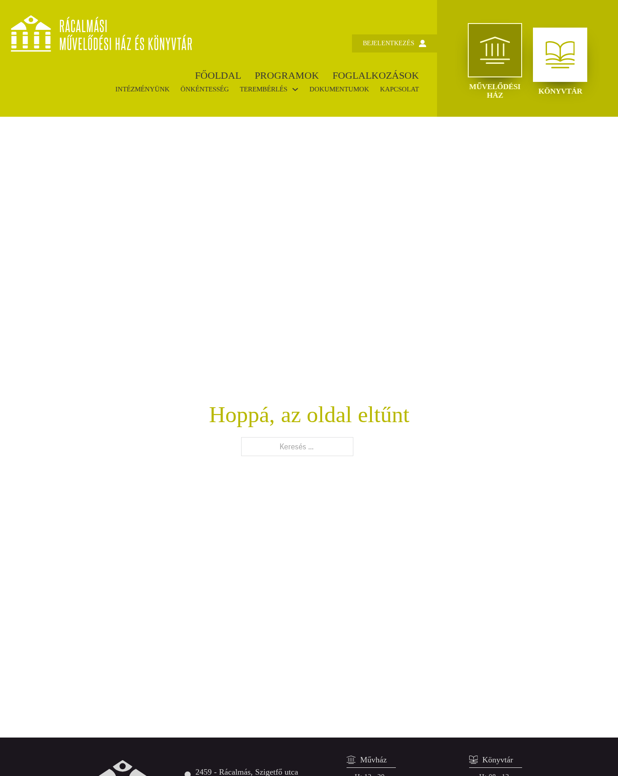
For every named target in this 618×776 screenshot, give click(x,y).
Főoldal (218, 75)
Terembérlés (263, 89)
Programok (287, 75)
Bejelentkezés (388, 43)
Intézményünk (142, 89)
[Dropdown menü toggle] (295, 89)
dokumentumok (339, 89)
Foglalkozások (376, 75)
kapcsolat (399, 89)
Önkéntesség (205, 89)
